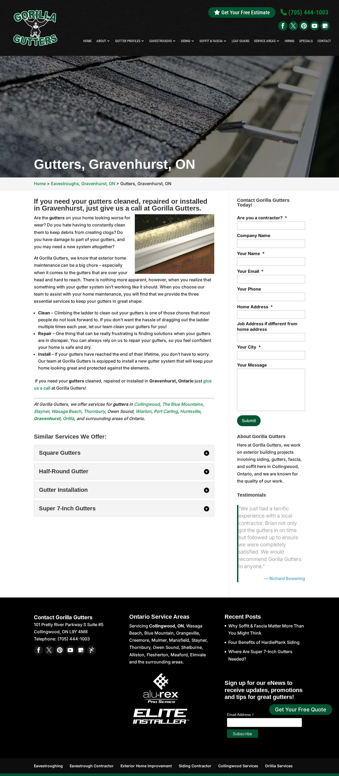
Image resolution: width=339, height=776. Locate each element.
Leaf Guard (240, 41)
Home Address (255, 306)
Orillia (68, 418)
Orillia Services (279, 766)
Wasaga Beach (66, 411)
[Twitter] (293, 25)
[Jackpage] (91, 650)
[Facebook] (282, 25)
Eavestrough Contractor (92, 766)
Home (87, 41)
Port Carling (166, 411)
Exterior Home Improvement (146, 766)
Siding (185, 41)
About (101, 41)
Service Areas (265, 41)
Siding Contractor (195, 766)
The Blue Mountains (182, 404)
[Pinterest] (304, 25)
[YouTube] (314, 25)
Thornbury (94, 411)
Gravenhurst (47, 418)
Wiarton (143, 411)
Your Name (251, 253)
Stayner (41, 411)
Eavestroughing (48, 766)
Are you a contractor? (262, 217)
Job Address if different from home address (267, 326)
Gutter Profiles (127, 41)
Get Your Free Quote (300, 709)
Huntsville (190, 411)
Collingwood (147, 404)
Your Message (252, 365)
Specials (306, 41)
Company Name (253, 235)
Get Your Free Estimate (245, 12)
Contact (324, 41)
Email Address (240, 714)
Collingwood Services (238, 766)
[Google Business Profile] (325, 25)
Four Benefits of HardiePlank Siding (264, 642)
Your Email (250, 271)
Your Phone (249, 289)
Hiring (290, 41)
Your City (249, 347)
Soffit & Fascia (211, 41)
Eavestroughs (160, 41)
